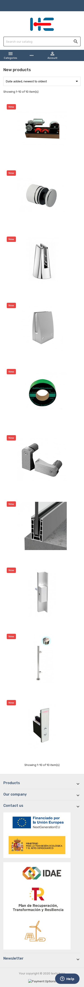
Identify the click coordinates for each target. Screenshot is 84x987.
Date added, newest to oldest (43, 81)
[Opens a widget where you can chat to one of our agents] (67, 979)
